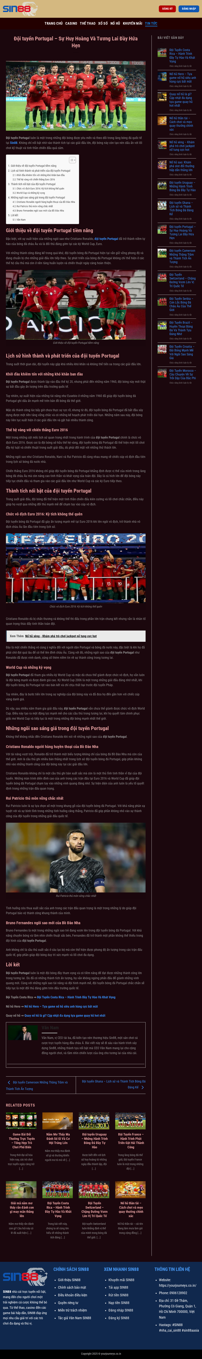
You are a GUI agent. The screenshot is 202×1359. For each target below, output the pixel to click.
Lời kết (14, 215)
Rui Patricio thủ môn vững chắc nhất (35, 206)
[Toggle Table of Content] (70, 160)
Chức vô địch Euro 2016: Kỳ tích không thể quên (40, 188)
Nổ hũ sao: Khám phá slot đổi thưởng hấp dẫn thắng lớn (181, 166)
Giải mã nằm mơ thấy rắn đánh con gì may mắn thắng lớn (22, 1209)
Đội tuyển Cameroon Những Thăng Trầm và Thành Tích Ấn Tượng (182, 256)
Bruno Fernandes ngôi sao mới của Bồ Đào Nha (40, 210)
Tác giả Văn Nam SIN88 (74, 1318)
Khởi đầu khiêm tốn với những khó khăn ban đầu (41, 175)
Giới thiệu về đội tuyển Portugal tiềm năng (33, 166)
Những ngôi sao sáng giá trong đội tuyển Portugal (38, 197)
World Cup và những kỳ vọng (31, 192)
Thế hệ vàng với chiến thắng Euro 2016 (36, 179)
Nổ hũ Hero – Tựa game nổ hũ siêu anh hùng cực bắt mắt (182, 77)
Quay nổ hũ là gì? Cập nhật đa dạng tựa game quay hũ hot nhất (181, 99)
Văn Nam (21, 219)
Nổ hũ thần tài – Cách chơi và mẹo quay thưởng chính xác (131, 1209)
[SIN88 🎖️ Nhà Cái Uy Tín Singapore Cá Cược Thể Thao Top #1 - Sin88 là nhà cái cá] (22, 9)
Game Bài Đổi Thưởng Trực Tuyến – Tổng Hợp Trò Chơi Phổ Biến (22, 1141)
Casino (71, 23)
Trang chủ (54, 23)
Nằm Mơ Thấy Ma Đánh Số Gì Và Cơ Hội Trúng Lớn (58, 1139)
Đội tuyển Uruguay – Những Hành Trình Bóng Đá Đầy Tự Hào (94, 1141)
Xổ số (103, 23)
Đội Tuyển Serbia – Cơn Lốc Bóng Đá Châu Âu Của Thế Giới (181, 304)
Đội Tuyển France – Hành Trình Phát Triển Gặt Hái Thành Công (131, 1141)
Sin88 (13, 143)
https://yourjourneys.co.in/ (177, 1285)
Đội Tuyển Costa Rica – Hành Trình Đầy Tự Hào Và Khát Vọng (58, 1209)
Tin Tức (151, 23)
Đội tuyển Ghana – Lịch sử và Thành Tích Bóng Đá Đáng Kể (181, 208)
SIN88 (7, 1292)
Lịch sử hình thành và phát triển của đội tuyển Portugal (40, 170)
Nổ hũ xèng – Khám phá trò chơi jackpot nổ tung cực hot (182, 146)
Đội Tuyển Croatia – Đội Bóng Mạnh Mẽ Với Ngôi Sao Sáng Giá (182, 352)
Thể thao (87, 23)
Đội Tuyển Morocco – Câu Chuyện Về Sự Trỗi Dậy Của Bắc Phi (182, 374)
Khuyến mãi (132, 23)
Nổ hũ (115, 23)
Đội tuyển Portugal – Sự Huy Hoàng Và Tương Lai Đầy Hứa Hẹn (182, 232)
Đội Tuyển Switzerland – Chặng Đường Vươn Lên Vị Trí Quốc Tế (94, 1209)
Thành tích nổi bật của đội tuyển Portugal (33, 184)
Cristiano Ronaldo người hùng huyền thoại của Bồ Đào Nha (46, 201)
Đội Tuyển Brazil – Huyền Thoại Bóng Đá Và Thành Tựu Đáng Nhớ (181, 328)
